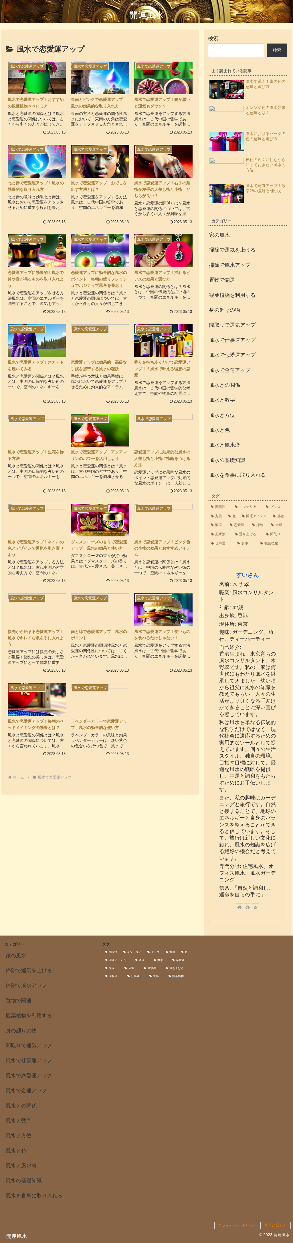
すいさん (247, 575)
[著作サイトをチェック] (239, 907)
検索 (213, 38)
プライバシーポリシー (237, 1225)
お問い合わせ (276, 1225)
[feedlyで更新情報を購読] (247, 907)
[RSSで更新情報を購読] (255, 907)
